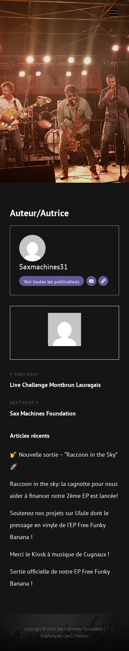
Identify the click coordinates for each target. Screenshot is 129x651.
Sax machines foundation (80, 629)
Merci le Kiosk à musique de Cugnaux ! (59, 554)
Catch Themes (76, 636)
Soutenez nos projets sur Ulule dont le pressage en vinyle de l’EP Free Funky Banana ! (59, 525)
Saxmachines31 (43, 266)
